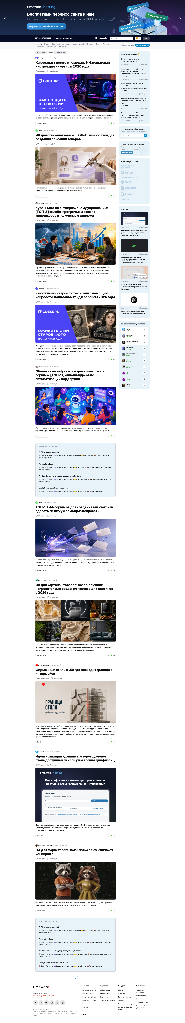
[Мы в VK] (41, 1002)
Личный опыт (40, 46)
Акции (84, 1014)
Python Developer (46, 464)
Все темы (38, 44)
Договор (85, 1007)
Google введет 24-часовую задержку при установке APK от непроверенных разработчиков (133, 259)
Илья (127, 372)
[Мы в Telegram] (35, 1002)
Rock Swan (129, 366)
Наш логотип (104, 997)
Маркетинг (90, 44)
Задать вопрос (128, 45)
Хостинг (121, 990)
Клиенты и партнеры (89, 1000)
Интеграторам (105, 993)
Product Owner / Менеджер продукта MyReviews (60, 476)
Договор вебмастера (107, 1000)
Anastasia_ (129, 335)
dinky (128, 329)
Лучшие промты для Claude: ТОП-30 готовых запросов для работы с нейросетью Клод (132, 115)
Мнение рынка (52, 46)
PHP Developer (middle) (49, 452)
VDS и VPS (121, 993)
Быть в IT (62, 46)
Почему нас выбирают (89, 997)
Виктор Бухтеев (131, 353)
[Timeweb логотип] (55, 987)
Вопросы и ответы (88, 1004)
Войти (146, 38)
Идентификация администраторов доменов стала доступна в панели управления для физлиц (134, 233)
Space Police (130, 347)
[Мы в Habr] (51, 1002)
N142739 (35, 1013)
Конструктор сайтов (89, 990)
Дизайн (82, 44)
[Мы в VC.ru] (57, 1002)
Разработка (56, 44)
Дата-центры (140, 999)
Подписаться (127, 152)
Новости (47, 44)
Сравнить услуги (88, 993)
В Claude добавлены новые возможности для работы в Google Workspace (134, 286)
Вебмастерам (105, 990)
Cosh (127, 378)
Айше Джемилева (132, 341)
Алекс (128, 384)
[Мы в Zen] (62, 1002)
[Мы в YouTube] (46, 1002)
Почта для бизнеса (124, 997)
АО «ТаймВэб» (45, 1009)
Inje (127, 360)
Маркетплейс (68, 38)
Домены (121, 1000)
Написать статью (142, 45)
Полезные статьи (142, 1002)
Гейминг (106, 44)
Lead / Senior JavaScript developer (53, 488)
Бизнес (98, 44)
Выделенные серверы (125, 1004)
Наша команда (141, 995)
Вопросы (57, 38)
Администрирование (69, 44)
